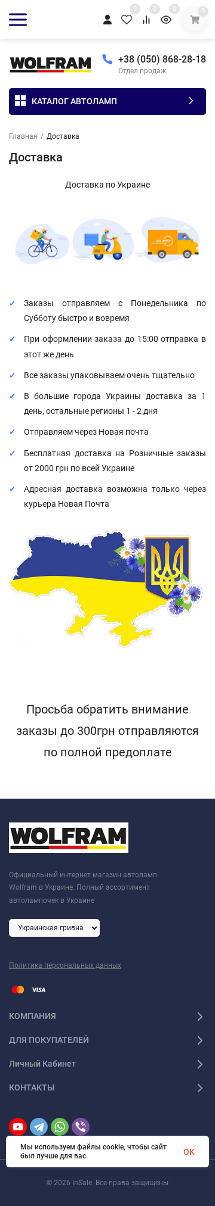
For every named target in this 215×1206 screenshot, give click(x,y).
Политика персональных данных (65, 965)
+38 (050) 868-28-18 (162, 59)
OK (189, 1152)
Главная (23, 136)
